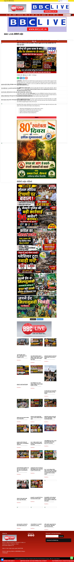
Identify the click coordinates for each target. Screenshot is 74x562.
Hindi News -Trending (22, 40)
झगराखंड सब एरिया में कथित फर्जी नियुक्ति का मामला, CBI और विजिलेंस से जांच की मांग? (14, 84)
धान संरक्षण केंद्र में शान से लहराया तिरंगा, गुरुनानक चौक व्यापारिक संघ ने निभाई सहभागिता (50, 392)
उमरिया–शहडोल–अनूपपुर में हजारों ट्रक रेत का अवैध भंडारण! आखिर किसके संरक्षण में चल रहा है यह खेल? (50, 525)
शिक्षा (39, 14)
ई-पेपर (57, 14)
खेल (29, 14)
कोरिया (37, 40)
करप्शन (34, 40)
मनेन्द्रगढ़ (45, 40)
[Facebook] (29, 535)
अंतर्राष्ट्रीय (14, 14)
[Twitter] (31, 535)
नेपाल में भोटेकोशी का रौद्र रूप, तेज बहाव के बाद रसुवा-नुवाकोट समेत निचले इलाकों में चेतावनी (29, 560)
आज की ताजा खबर (20, 14)
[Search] (71, 15)
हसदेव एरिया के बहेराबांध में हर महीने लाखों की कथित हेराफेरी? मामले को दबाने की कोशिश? (50, 357)
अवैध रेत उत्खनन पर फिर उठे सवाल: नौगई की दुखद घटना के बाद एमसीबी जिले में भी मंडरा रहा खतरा (15, 99)
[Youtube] (33, 535)
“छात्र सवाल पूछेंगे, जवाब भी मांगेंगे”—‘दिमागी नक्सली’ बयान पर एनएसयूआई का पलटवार (22, 356)
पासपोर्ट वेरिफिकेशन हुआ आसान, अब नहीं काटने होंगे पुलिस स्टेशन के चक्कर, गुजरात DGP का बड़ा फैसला (50, 442)
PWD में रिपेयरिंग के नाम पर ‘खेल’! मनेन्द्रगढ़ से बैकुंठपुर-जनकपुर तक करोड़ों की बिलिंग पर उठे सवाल (36, 384)
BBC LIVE (52, 558)
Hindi (61, 0)
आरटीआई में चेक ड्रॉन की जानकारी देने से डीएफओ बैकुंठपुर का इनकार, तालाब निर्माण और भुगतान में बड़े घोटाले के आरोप (37, 469)
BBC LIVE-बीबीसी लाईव (13, 34)
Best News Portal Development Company (41, 558)
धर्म (50, 14)
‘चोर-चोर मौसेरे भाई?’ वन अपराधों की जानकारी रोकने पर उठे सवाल (10, 88)
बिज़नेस (54, 14)
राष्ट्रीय (10, 14)
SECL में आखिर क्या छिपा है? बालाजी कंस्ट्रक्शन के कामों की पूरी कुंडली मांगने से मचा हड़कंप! (36, 443)
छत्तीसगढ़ (42, 40)
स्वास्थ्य (36, 14)
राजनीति (32, 14)
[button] (18, 78)
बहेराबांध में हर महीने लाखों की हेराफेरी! (22, 384)
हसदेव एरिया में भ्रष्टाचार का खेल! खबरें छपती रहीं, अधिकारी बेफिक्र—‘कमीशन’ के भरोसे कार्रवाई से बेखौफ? (50, 417)
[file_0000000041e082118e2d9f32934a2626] (36, 178)
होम (6, 14)
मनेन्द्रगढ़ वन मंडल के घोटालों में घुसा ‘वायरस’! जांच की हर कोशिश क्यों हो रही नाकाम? (36, 417)
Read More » (19, 360)
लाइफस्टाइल (44, 14)
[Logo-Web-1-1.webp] (34, 336)
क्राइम (48, 14)
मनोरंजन (26, 14)
